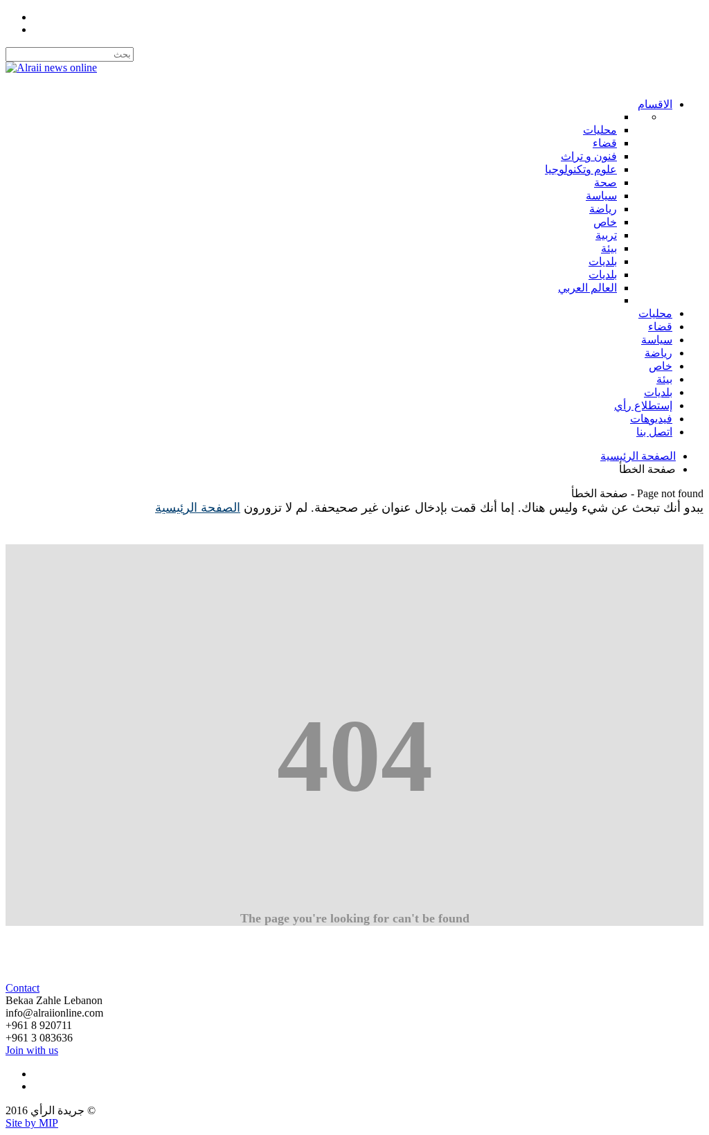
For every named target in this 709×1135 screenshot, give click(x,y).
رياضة (658, 353)
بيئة (664, 379)
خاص (660, 366)
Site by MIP (32, 1123)
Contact (22, 988)
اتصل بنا (654, 432)
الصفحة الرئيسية (638, 456)
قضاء (660, 326)
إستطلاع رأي (643, 405)
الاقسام (655, 104)
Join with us (32, 1050)
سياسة (656, 340)
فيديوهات (651, 418)
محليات (655, 313)
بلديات (658, 392)
